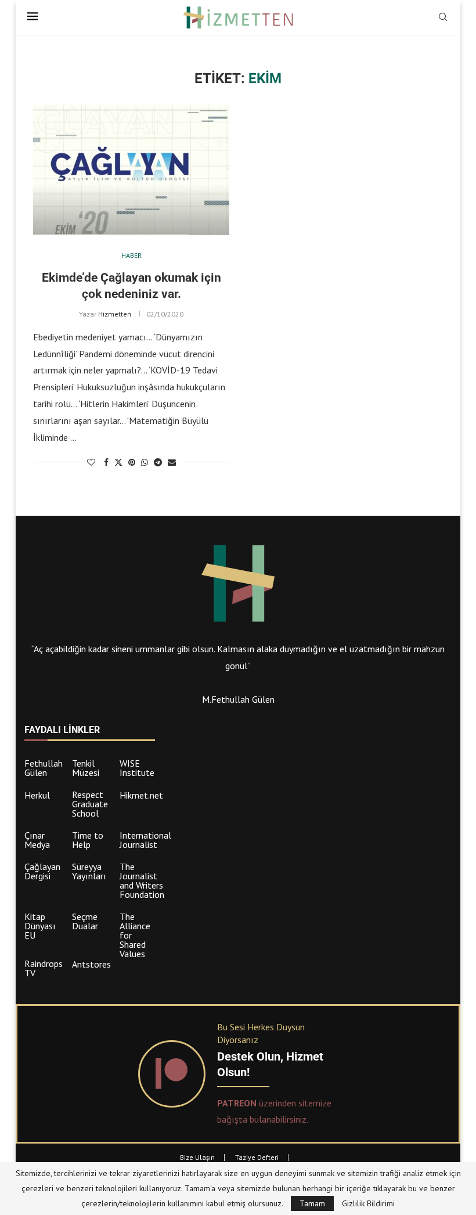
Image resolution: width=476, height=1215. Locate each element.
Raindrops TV (43, 968)
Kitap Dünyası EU (40, 926)
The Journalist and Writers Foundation (142, 880)
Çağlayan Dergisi (42, 871)
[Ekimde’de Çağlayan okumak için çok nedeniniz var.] (131, 170)
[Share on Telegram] (158, 462)
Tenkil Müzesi (85, 768)
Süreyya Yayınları (89, 871)
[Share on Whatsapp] (144, 462)
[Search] (443, 18)
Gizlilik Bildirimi (368, 1203)
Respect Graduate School (90, 804)
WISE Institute (137, 768)
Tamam (312, 1203)
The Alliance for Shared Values (135, 935)
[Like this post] (91, 462)
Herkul (37, 795)
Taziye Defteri (257, 1157)
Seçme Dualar (85, 921)
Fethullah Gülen (43, 768)
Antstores (91, 964)
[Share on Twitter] (118, 462)
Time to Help (87, 840)
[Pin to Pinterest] (131, 462)
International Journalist (145, 840)
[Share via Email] (172, 462)
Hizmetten (114, 314)
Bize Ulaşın (197, 1157)
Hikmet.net (141, 795)
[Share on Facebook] (106, 462)
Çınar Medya (37, 840)
